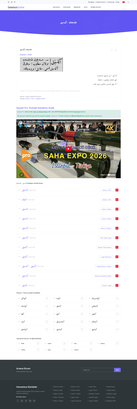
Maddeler (77, 7)
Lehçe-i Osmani (106, 209)
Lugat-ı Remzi (92, 390)
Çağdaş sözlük (40, 99)
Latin (85, 7)
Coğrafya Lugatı (111, 394)
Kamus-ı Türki (26, 55)
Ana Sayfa (56, 7)
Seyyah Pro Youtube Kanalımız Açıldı (35, 108)
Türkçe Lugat (110, 397)
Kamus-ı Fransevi (106, 228)
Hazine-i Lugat (106, 285)
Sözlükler (66, 7)
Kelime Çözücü (101, 2)
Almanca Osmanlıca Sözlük (103, 276)
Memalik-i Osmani (93, 394)
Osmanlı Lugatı (93, 397)
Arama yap (111, 2)
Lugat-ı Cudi (74, 397)
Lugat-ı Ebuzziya (106, 257)
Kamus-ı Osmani (58, 401)
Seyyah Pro (20, 112)
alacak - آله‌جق (21, 183)
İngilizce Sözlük (58, 394)
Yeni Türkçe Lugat (105, 238)
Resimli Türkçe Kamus (104, 247)
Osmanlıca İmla (111, 401)
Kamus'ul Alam (75, 390)
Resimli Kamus (110, 386)
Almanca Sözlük (58, 386)
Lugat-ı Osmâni (93, 401)
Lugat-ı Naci (92, 386)
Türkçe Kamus (110, 390)
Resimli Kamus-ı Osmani (104, 266)
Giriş (118, 2)
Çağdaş (91, 2)
